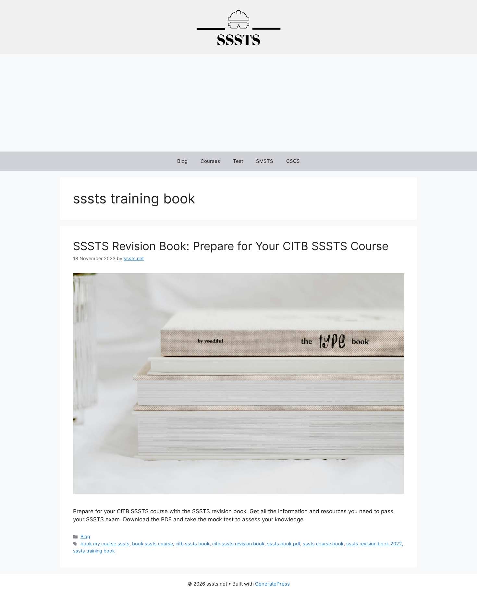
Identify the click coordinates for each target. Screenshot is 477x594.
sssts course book (323, 543)
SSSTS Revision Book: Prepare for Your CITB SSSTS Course (230, 246)
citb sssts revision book (238, 543)
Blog (182, 161)
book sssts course (152, 543)
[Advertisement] (238, 102)
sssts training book (94, 550)
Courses (210, 161)
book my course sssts (104, 543)
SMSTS (264, 161)
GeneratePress (272, 584)
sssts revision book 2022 (374, 543)
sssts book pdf (283, 543)
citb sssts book (193, 543)
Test (238, 161)
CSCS (293, 161)
